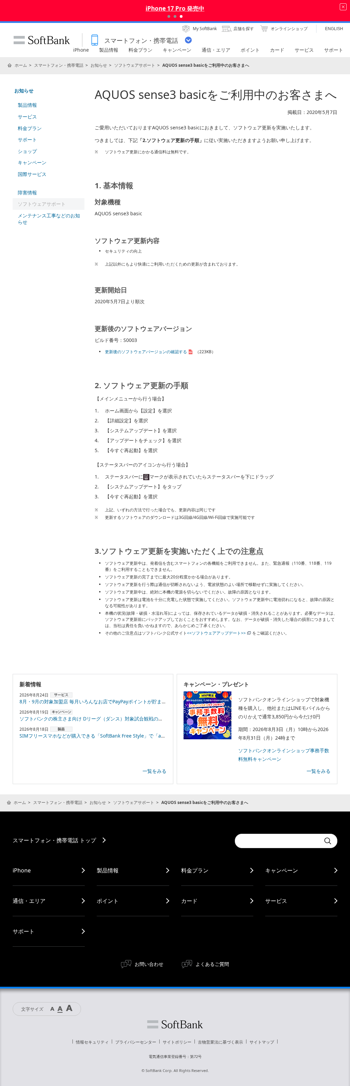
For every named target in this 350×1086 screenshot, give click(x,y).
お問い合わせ (149, 964)
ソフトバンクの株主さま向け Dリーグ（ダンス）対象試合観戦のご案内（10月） (105, 718)
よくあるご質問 (212, 964)
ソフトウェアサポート (134, 65)
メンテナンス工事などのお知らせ (49, 219)
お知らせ (99, 65)
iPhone (22, 870)
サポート (27, 139)
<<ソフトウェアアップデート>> (216, 633)
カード (189, 901)
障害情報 (27, 192)
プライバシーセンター (135, 1042)
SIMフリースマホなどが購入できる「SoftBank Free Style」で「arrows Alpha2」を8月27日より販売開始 (133, 735)
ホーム (21, 65)
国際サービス (32, 174)
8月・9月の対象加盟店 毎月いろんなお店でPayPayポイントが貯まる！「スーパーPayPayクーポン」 (127, 701)
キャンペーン (32, 162)
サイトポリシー (177, 1042)
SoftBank (42, 40)
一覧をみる (154, 771)
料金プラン (30, 128)
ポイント (108, 901)
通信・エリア (29, 901)
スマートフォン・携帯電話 (58, 65)
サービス (27, 116)
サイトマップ (262, 1042)
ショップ (27, 151)
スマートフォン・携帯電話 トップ (54, 840)
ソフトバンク (175, 1024)
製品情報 (27, 105)
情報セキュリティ (92, 1042)
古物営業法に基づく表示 (220, 1042)
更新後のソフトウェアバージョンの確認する (146, 352)
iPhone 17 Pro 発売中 (175, 8)
